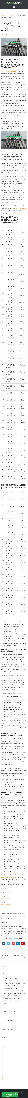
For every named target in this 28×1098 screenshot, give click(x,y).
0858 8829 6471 (6, 905)
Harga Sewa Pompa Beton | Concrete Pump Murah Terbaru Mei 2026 (13, 1001)
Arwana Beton (18, 1092)
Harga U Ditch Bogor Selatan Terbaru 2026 (6, 955)
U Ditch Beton (12, 15)
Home (4, 15)
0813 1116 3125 (6, 898)
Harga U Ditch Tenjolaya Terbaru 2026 (20, 955)
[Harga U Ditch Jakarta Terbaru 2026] (14, 47)
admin (9, 34)
